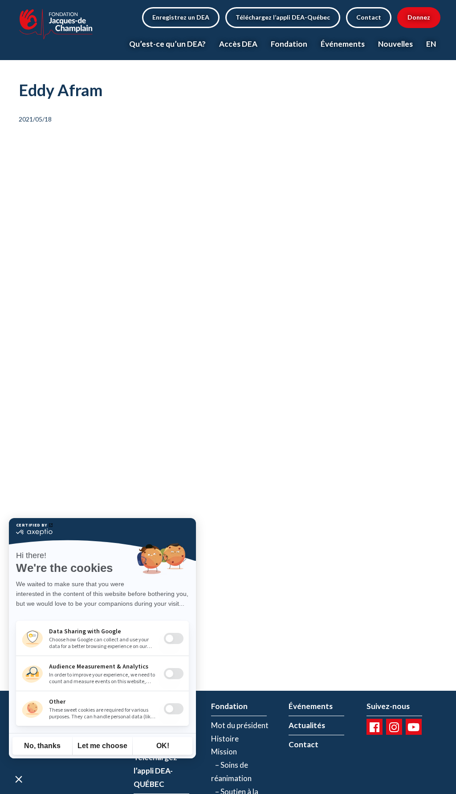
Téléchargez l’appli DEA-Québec (283, 17)
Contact (368, 17)
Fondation (289, 44)
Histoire (225, 738)
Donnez (418, 17)
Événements (343, 44)
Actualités (307, 725)
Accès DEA (238, 44)
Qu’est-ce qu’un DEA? (167, 44)
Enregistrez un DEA (180, 17)
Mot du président (240, 725)
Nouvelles (395, 44)
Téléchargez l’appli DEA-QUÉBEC (155, 771)
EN (431, 44)
